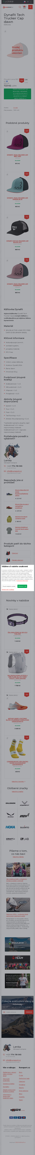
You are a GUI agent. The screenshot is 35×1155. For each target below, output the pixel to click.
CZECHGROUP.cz (20, 1142)
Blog (20, 1094)
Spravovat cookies (8, 589)
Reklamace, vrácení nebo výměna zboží (9, 1074)
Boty (20, 1072)
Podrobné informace (22, 580)
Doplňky (22, 1097)
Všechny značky (17, 791)
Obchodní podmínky (6, 1079)
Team (21, 1100)
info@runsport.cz (14, 471)
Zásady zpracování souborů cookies (9, 1090)
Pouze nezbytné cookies (9, 586)
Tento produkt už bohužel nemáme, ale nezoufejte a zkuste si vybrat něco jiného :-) (20, 94)
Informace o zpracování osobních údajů (8, 1096)
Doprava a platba (8, 1084)
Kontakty (6, 1087)
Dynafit (15, 107)
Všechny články (18, 857)
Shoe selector (23, 1091)
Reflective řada (24, 1078)
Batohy (21, 1088)
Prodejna (22, 1085)
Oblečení (22, 1081)
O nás (21, 1075)
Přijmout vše (22, 586)
